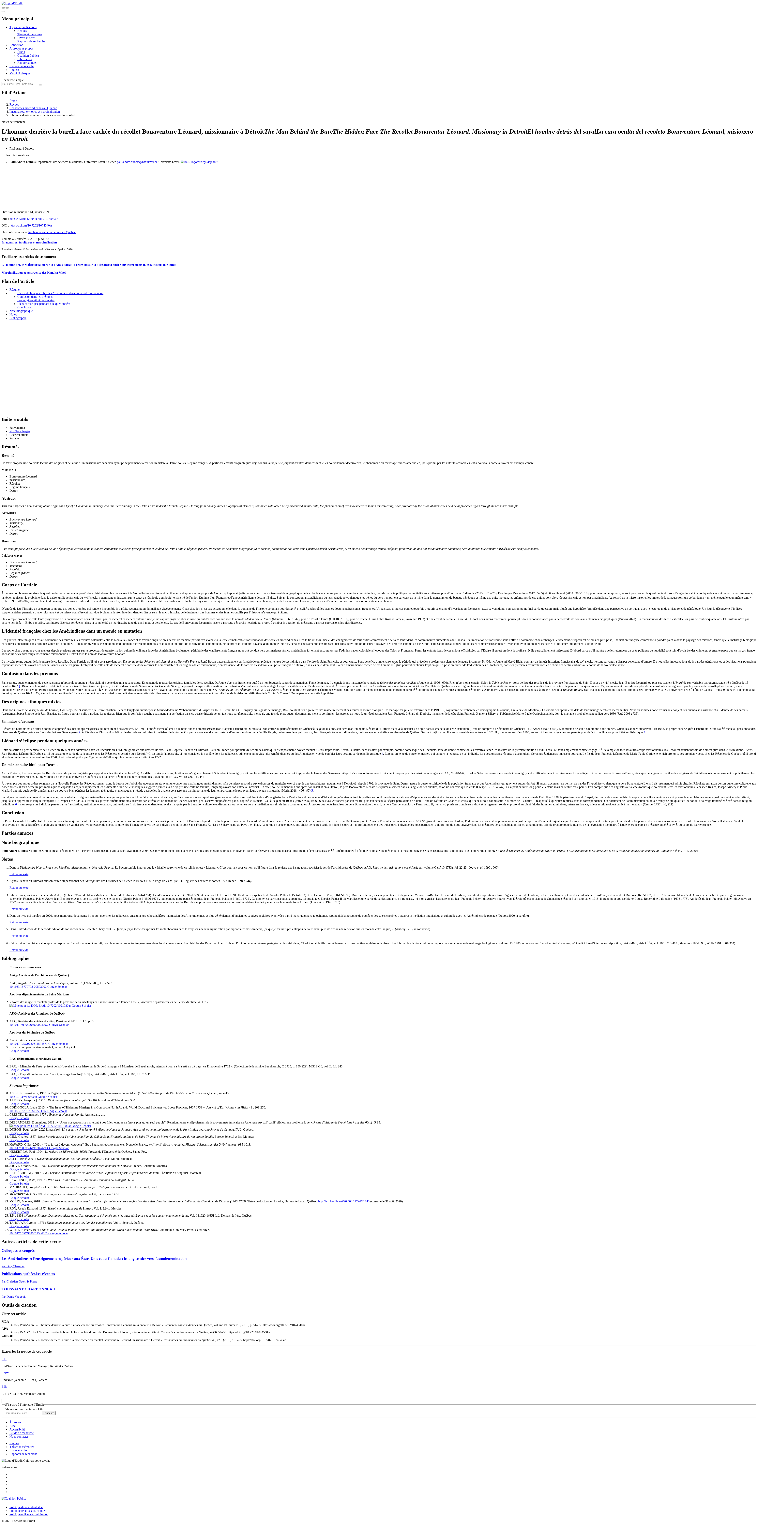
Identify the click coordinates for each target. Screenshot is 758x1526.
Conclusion (24, 307)
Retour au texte (18, 874)
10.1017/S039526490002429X (28, 1024)
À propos (28, 48)
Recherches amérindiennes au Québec (33, 108)
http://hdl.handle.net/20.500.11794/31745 (344, 1201)
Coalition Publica (28, 55)
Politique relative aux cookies (27, 1510)
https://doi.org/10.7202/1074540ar (31, 225)
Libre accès (24, 59)
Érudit (21, 52)
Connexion (16, 45)
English (14, 69)
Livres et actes (26, 37)
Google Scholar (57, 986)
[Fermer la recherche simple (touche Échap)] (7, 7)
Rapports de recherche (31, 41)
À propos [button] (15, 48)
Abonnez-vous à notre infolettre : (25, 1409)
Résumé (14, 289)
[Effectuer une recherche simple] (3, 7)
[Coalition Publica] (14, 1498)
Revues (22, 30)
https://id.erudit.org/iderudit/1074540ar (33, 218)
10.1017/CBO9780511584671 (28, 1043)
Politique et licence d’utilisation (28, 1514)
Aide (12, 1426)
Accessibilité (17, 1429)
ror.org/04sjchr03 (207, 162)
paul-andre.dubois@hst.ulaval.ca (137, 162)
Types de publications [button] (23, 27)
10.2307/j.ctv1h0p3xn (23, 1096)
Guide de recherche (21, 1433)
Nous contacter (18, 1436)
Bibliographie (17, 318)
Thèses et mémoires (29, 34)
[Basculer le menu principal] (3, 11)
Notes (13, 314)
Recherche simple (13, 80)
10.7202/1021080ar (58, 1005)
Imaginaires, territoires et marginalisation (34, 111)
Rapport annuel (27, 62)
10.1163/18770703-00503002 (28, 986)
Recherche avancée (21, 66)
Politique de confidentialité (26, 1507)
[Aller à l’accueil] (12, 3)
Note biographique (21, 311)
